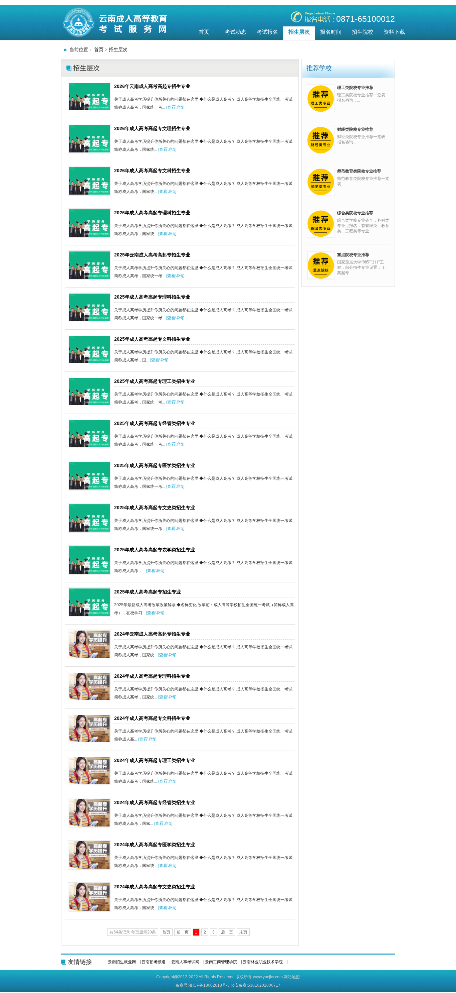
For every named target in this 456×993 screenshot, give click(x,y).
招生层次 (299, 32)
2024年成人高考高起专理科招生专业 (152, 676)
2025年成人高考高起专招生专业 (147, 591)
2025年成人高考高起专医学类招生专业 (154, 465)
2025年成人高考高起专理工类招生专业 (154, 381)
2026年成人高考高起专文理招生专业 (152, 128)
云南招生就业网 (122, 962)
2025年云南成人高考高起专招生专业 (152, 254)
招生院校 (362, 32)
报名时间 (330, 32)
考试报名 (267, 32)
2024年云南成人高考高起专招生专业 (152, 634)
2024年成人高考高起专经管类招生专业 (154, 802)
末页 (243, 932)
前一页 (183, 932)
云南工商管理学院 (221, 962)
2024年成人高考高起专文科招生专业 (152, 718)
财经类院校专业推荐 (355, 129)
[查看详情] (175, 107)
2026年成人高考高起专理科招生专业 (152, 212)
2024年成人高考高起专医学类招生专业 (154, 844)
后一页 (227, 932)
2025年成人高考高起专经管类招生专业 (154, 423)
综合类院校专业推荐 (355, 213)
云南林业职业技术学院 (263, 962)
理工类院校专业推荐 (355, 87)
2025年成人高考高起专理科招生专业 (152, 297)
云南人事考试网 (185, 962)
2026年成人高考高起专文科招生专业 (152, 170)
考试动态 (235, 32)
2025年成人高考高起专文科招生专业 (152, 339)
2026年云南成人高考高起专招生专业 (152, 86)
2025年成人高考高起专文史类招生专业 (154, 507)
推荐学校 (319, 68)
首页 (204, 32)
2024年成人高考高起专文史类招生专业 (154, 886)
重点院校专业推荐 (353, 254)
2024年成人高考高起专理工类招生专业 (154, 760)
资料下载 (394, 32)
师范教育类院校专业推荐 (359, 171)
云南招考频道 (154, 962)
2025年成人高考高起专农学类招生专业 (154, 549)
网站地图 (292, 977)
